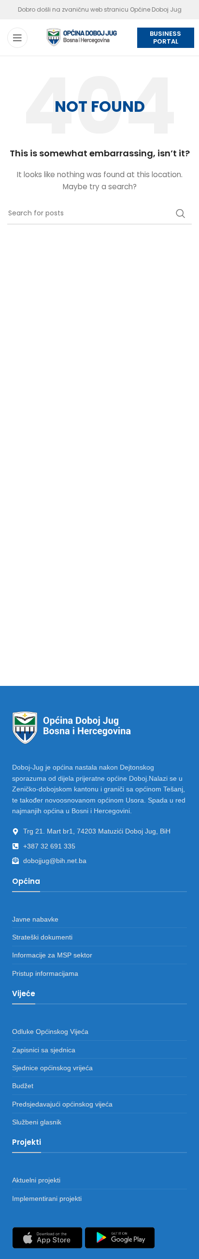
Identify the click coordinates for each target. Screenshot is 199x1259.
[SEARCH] (181, 213)
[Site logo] (82, 37)
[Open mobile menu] (17, 37)
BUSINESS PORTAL (165, 37)
